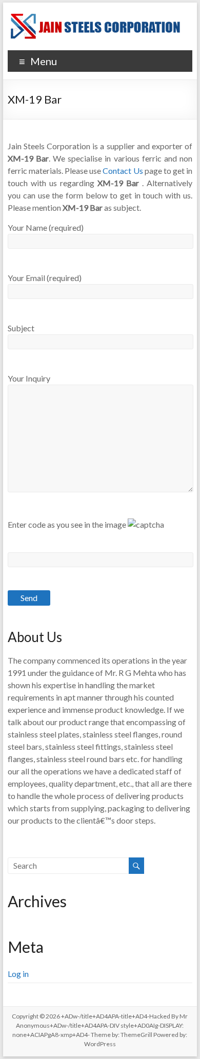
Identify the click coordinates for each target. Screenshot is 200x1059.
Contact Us (123, 170)
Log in (18, 973)
